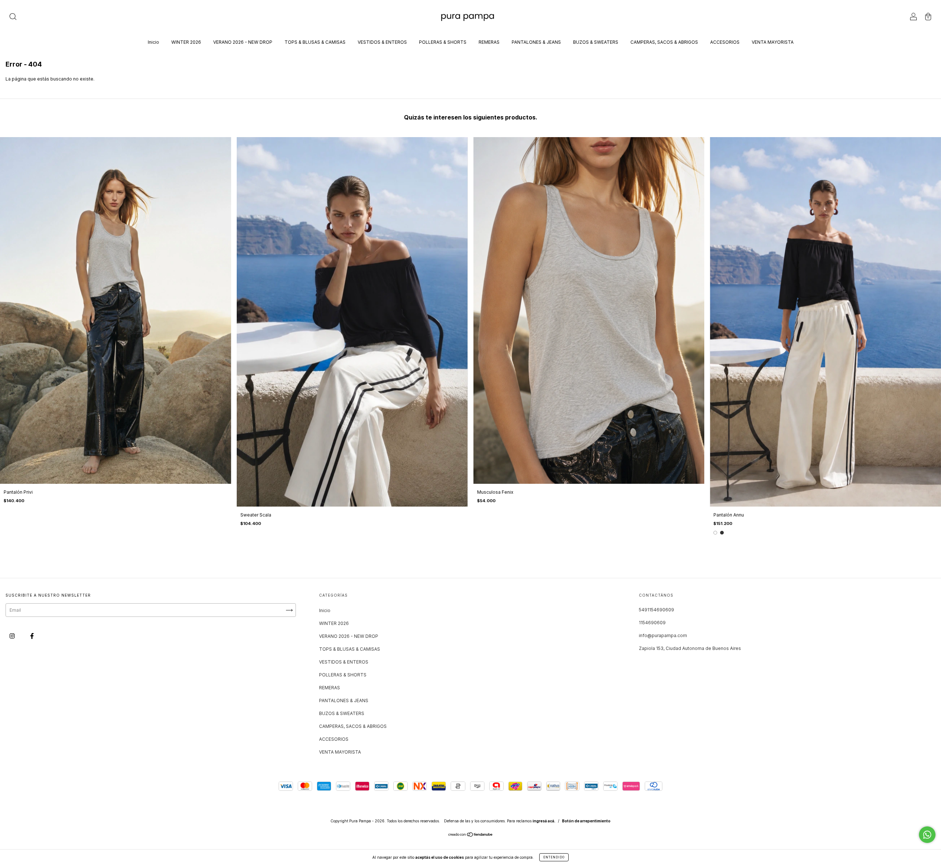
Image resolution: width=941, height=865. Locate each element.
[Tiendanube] (471, 835)
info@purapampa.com (663, 635)
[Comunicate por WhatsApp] (927, 834)
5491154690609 (656, 609)
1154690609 (652, 622)
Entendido (554, 857)
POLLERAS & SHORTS (442, 42)
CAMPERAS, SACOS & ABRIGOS (664, 42)
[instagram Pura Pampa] (13, 636)
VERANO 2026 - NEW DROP (242, 42)
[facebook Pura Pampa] (32, 636)
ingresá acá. (544, 821)
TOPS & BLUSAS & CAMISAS (315, 42)
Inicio (153, 42)
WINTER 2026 (186, 42)
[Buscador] (13, 17)
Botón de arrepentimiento (586, 821)
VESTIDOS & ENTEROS (382, 42)
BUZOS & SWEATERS (595, 42)
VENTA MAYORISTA (773, 42)
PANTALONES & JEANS (536, 42)
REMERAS (489, 42)
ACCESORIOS (725, 42)
